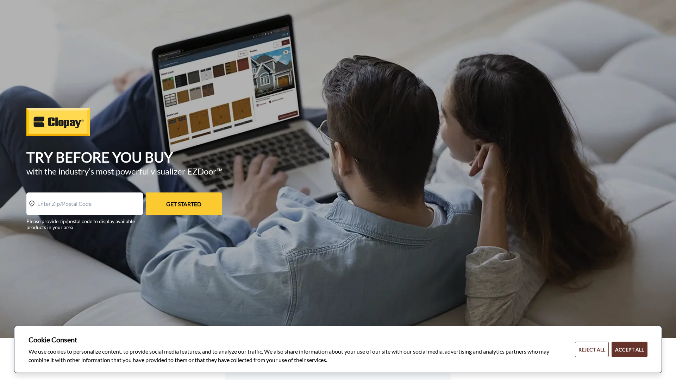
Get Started (183, 204)
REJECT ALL (591, 350)
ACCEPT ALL (629, 350)
